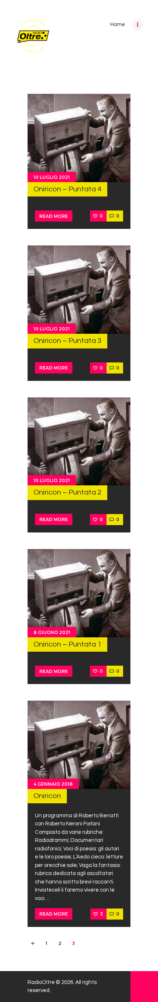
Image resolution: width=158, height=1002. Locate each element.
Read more (53, 216)
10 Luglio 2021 (51, 177)
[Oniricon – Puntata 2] (79, 441)
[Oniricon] (79, 744)
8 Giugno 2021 (51, 632)
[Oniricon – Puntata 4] (79, 138)
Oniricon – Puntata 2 (67, 492)
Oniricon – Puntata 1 (67, 644)
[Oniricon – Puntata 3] (79, 289)
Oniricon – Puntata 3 (67, 340)
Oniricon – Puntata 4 (67, 189)
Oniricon (47, 796)
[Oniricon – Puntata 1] (79, 593)
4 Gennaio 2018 (53, 784)
